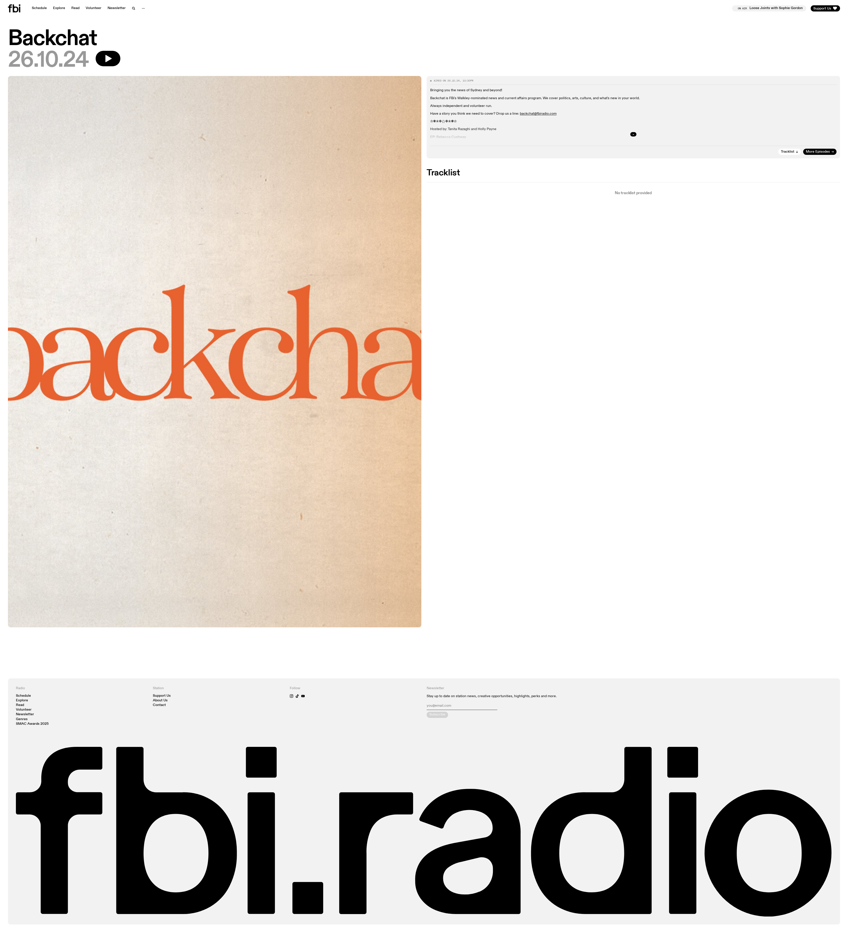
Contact (159, 705)
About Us (160, 700)
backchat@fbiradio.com (538, 114)
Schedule (39, 8)
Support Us (162, 696)
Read (75, 8)
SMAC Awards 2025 (32, 724)
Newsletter (117, 8)
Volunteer (93, 8)
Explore (59, 8)
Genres (22, 719)
